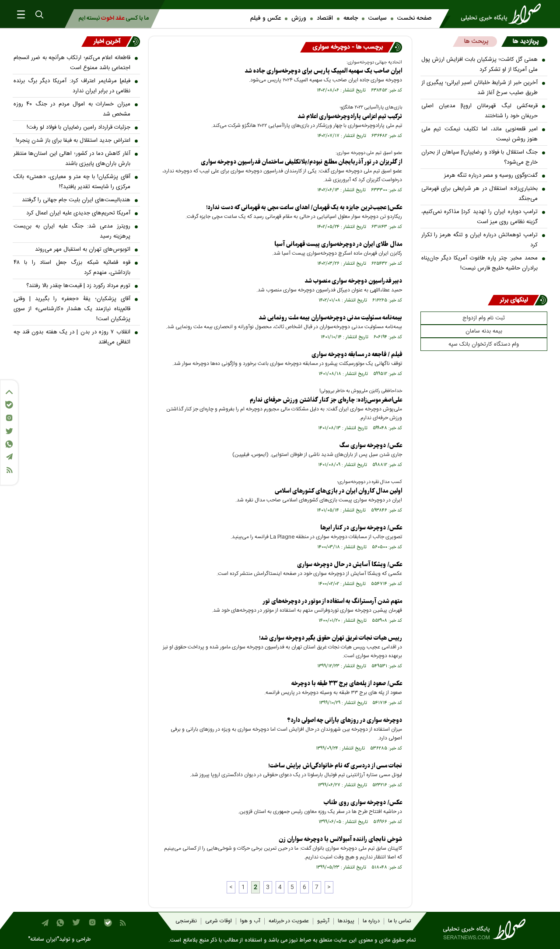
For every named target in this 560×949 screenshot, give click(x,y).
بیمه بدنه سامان (484, 331)
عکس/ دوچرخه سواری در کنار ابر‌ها (361, 527)
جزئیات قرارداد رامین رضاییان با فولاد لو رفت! (78, 127)
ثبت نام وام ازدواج (483, 318)
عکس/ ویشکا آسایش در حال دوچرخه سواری (349, 564)
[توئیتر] (9, 431)
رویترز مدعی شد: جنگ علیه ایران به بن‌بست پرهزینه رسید (72, 231)
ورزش (298, 18)
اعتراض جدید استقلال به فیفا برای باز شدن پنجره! (73, 140)
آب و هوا (250, 921)
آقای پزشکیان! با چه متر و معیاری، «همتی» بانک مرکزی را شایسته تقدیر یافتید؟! (72, 182)
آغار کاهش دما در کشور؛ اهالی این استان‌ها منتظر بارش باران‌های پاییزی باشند (72, 158)
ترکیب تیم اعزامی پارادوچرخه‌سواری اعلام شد (350, 116)
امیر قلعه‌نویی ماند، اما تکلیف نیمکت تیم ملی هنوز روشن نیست (479, 134)
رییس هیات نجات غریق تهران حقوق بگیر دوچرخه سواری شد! (330, 638)
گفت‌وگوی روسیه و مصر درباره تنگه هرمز (491, 175)
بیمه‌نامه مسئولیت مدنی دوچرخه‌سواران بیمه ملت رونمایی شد (330, 317)
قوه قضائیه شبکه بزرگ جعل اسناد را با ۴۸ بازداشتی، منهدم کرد (72, 267)
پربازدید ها (526, 41)
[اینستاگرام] (9, 418)
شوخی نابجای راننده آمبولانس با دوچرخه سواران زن (340, 839)
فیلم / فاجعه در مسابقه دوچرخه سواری (357, 354)
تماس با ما (399, 921)
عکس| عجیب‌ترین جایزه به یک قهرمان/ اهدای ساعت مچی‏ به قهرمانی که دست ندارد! (304, 207)
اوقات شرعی (218, 921)
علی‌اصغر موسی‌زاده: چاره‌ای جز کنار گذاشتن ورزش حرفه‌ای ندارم (326, 400)
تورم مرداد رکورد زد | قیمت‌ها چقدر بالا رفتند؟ (78, 286)
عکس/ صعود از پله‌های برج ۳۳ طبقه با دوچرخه (346, 683)
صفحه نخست (414, 18)
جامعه (350, 18)
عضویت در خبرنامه (289, 921)
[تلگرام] (9, 456)
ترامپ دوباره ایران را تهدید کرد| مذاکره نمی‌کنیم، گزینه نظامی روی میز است (479, 217)
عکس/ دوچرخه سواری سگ (371, 445)
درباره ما (371, 921)
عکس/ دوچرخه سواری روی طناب (363, 802)
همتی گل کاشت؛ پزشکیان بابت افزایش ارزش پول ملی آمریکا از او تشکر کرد (479, 64)
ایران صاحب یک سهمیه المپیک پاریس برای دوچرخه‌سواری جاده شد (323, 71)
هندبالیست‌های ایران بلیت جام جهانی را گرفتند (76, 200)
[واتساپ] (9, 444)
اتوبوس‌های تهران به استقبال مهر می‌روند (82, 249)
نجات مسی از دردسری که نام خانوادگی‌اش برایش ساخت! (335, 765)
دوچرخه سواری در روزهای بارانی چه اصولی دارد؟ (344, 720)
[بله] (9, 405)
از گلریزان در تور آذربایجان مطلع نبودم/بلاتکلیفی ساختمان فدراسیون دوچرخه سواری (301, 162)
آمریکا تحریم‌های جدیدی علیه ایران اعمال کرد (78, 213)
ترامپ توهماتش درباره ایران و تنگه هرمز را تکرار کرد (479, 240)
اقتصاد (325, 18)
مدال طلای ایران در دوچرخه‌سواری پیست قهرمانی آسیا (338, 244)
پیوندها (346, 921)
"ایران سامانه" (43, 939)
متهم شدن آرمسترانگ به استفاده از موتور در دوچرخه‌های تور (332, 601)
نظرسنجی (186, 921)
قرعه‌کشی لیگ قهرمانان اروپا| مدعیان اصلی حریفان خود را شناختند (479, 111)
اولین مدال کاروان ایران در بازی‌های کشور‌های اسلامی (338, 491)
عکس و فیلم (265, 18)
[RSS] (9, 470)
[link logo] (503, 14)
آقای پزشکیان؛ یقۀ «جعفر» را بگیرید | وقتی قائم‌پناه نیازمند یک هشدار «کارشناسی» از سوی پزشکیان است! (72, 309)
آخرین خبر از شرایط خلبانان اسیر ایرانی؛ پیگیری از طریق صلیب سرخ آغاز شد (479, 88)
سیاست (377, 18)
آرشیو (323, 921)
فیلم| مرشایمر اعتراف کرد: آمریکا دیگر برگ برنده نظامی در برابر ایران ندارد (72, 86)
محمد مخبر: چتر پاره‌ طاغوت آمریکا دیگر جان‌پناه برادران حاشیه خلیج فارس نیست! (479, 263)
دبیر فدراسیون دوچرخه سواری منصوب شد (353, 281)
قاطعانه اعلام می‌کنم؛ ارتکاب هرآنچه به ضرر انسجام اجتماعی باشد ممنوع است (72, 63)
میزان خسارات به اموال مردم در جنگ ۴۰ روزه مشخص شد (72, 109)
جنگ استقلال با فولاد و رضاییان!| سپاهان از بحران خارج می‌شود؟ (479, 157)
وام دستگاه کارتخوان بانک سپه (483, 344)
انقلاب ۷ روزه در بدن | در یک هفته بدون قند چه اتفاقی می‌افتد (72, 337)
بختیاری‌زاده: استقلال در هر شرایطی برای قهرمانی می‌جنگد (479, 193)
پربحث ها (476, 41)
